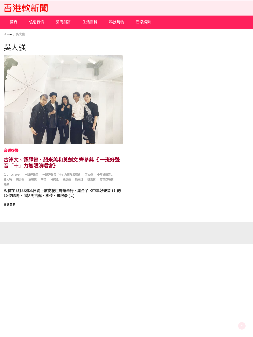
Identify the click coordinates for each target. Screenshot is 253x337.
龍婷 (6, 184)
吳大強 (8, 179)
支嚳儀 (32, 179)
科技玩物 (116, 21)
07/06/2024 (14, 174)
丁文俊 (89, 174)
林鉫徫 (54, 179)
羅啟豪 (67, 179)
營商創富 (63, 21)
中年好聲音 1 (105, 174)
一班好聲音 (31, 174)
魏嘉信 (91, 179)
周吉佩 (20, 179)
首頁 (13, 21)
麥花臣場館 (106, 179)
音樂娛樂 (143, 21)
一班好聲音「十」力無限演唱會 (61, 174)
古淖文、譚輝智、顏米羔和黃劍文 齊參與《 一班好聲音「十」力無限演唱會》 (62, 162)
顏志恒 (79, 179)
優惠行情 (36, 21)
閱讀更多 (10, 204)
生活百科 (90, 21)
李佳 (43, 179)
